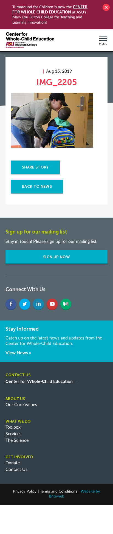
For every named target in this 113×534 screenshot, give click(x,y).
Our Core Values (21, 405)
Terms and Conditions (58, 491)
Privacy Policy (24, 491)
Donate (12, 463)
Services (13, 434)
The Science (17, 440)
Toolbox (13, 427)
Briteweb (56, 496)
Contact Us (16, 469)
